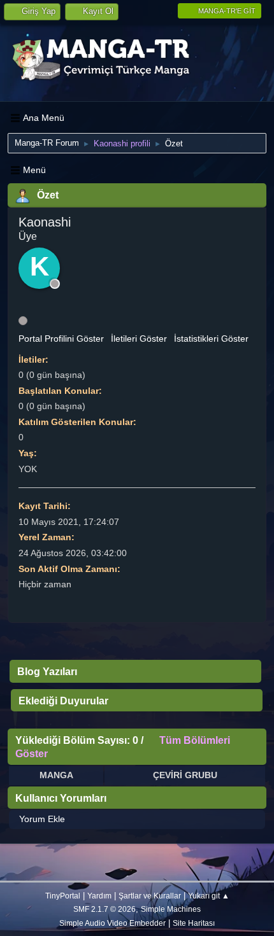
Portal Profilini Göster (61, 338)
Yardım (99, 895)
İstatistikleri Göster (211, 338)
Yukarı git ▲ (208, 895)
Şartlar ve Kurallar (150, 895)
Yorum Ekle (42, 819)
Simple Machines (171, 909)
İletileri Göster (139, 338)
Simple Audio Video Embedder (112, 923)
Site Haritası (194, 923)
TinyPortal (62, 895)
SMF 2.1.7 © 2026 (104, 909)
